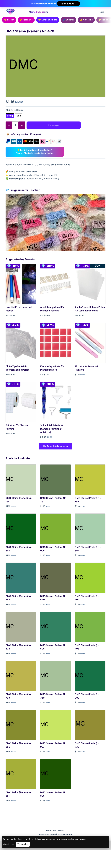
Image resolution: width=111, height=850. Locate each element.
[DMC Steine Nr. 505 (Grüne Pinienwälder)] (55, 627)
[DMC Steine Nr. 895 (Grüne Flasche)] (55, 774)
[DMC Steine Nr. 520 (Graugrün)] (55, 578)
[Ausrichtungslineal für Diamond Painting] (55, 284)
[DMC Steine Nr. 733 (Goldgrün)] (21, 676)
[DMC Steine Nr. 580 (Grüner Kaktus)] (21, 725)
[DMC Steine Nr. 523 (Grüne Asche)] (21, 627)
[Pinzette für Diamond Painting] (90, 343)
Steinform (11, 110)
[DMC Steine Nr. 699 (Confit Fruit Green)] (21, 528)
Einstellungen (8, 844)
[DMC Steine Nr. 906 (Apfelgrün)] (55, 528)
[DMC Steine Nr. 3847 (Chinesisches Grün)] (21, 578)
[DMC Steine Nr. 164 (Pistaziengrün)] (21, 479)
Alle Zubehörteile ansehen (55, 446)
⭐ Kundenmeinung (47, 19)
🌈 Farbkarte (26, 19)
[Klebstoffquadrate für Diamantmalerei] (55, 343)
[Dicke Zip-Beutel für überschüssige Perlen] (21, 343)
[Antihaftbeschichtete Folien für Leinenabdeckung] (90, 284)
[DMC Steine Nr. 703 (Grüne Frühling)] (90, 627)
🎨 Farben (9, 19)
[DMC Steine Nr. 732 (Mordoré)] (90, 725)
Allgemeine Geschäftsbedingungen (55, 834)
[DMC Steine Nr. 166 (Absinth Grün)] (90, 479)
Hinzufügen (53, 125)
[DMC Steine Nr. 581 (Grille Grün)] (21, 774)
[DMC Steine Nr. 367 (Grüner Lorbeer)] (55, 479)
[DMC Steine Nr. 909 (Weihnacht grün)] (90, 676)
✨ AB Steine (86, 19)
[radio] (10, 116)
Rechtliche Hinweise (55, 831)
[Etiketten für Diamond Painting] (21, 402)
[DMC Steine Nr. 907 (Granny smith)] (55, 725)
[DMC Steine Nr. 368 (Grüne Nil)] (55, 676)
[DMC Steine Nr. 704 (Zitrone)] (90, 578)
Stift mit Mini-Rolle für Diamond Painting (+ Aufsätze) (52, 429)
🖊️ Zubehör (68, 19)
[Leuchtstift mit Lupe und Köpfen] (21, 284)
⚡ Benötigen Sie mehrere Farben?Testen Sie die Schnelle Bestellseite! (34, 151)
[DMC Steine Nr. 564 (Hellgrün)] (90, 528)
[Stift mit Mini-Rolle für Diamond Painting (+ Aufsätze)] (55, 402)
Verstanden (22, 844)
